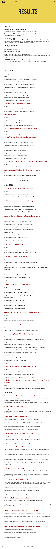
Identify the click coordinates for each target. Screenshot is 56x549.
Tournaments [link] (34, 2)
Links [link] (45, 2)
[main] (28, 11)
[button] (54, 2)
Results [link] (40, 2)
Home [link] (27, 2)
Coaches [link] (50, 2)
